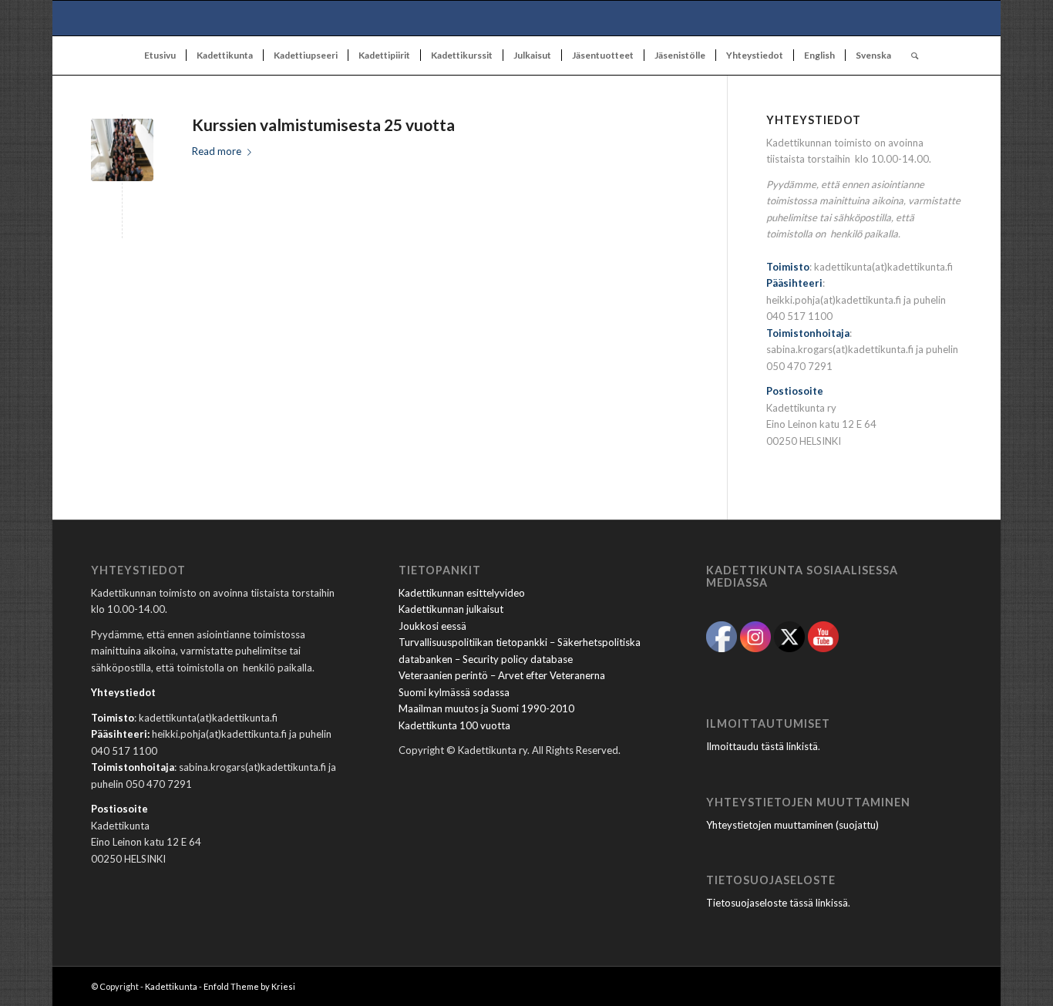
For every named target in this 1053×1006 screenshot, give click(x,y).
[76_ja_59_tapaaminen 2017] (122, 150)
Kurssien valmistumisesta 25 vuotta (323, 124)
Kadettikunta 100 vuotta (454, 725)
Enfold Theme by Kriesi (249, 986)
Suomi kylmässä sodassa (454, 692)
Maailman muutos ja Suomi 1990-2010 (486, 708)
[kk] (526, 18)
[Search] (909, 55)
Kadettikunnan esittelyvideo (462, 593)
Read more (216, 151)
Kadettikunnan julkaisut (451, 609)
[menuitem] (160, 55)
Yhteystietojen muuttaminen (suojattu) (792, 825)
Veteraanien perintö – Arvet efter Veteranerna (502, 675)
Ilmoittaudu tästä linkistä (762, 746)
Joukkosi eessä (432, 626)
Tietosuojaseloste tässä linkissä (777, 903)
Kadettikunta (171, 986)
